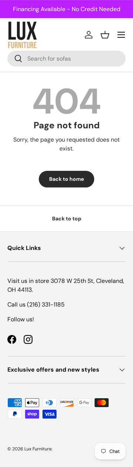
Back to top (66, 218)
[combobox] (66, 59)
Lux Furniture (38, 449)
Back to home (66, 179)
